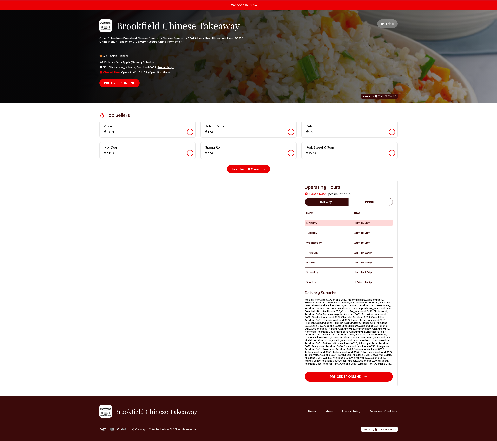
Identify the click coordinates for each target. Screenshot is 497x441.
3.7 (105, 56)
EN (382, 24)
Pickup (370, 202)
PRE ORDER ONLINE (119, 83)
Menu (329, 411)
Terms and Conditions (383, 411)
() (143, 62)
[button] (147, 129)
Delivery (326, 202)
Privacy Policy (351, 411)
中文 (391, 23)
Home (312, 411)
